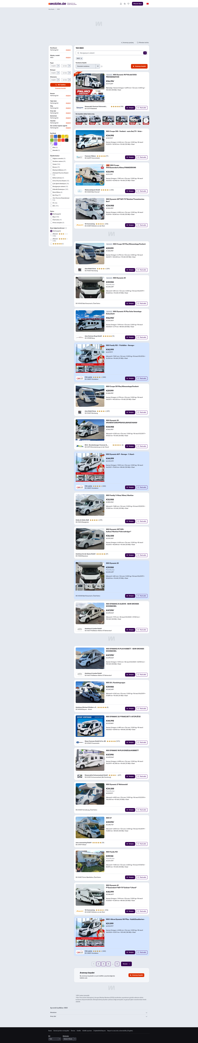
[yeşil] (52, 140)
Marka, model (55, 55)
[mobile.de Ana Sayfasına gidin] (65, 3)
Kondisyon (53, 48)
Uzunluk (52, 121)
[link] (124, 3)
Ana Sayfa (51, 9)
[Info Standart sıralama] (102, 66)
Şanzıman (53, 116)
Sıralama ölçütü (81, 63)
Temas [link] (73, 1031)
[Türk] (147, 4)
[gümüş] (52, 144)
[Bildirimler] (121, 4)
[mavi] (55, 136)
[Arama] (145, 52)
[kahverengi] (59, 136)
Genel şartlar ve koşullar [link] (61, 1031)
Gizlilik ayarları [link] (87, 1031)
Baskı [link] (50, 1031)
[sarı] (63, 136)
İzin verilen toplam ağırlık (58, 126)
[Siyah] (67, 140)
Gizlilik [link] (79, 1031)
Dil (49, 1036)
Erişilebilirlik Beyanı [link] (100, 1031)
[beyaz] (59, 144)
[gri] (55, 140)
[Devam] (145, 120)
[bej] (52, 136)
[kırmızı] (63, 140)
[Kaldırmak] (81, 58)
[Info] (66, 228)
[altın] (67, 136)
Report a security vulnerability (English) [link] (120, 1031)
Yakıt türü (53, 101)
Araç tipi (53, 111)
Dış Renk (53, 133)
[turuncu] (59, 140)
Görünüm (66, 1036)
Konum (52, 93)
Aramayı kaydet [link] (60, 88)
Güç (51, 106)
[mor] (55, 144)
